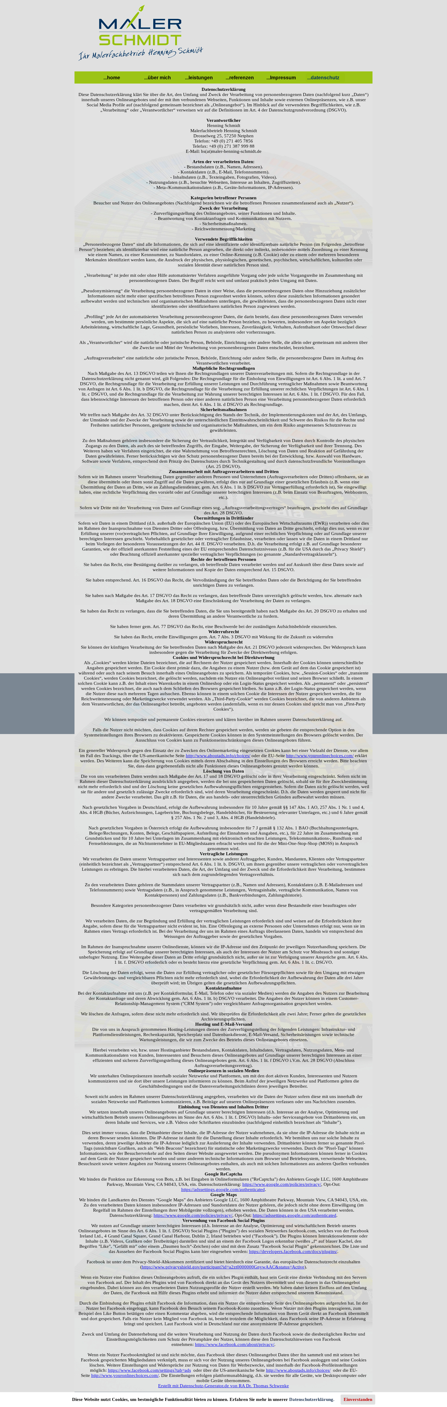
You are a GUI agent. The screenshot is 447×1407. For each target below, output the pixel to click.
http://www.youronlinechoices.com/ (320, 755)
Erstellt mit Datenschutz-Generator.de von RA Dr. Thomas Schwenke (223, 1385)
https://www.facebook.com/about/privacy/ (234, 1344)
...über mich (157, 77)
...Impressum (281, 77)
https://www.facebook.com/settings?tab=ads (149, 1370)
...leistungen (199, 77)
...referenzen (240, 77)
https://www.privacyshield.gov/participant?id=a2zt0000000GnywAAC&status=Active (223, 1267)
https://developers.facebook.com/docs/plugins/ (293, 1251)
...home (111, 77)
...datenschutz (323, 77)
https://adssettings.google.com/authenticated (223, 1189)
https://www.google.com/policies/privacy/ (281, 1184)
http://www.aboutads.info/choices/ (218, 755)
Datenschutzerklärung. (311, 1399)
